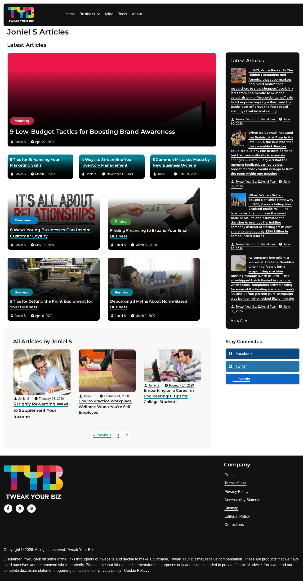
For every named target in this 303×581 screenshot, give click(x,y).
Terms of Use (235, 483)
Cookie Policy (135, 570)
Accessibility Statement (243, 500)
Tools (122, 14)
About (137, 14)
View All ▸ (239, 321)
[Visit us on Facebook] (8, 508)
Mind (109, 14)
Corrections (234, 525)
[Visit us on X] (19, 508)
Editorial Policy (237, 516)
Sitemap (231, 508)
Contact (230, 475)
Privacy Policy (236, 492)
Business (87, 14)
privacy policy (109, 570)
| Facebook (242, 354)
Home (70, 14)
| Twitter (240, 366)
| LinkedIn (241, 379)
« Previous (102, 435)
